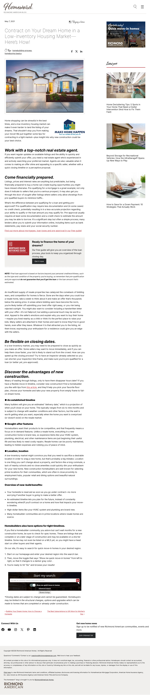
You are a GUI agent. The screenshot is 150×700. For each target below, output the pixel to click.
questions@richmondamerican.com (43, 655)
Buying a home (78, 22)
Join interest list (86, 635)
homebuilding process (22, 50)
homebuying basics (13, 53)
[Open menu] (135, 6)
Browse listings (45, 592)
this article (32, 387)
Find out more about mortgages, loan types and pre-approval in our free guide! (43, 230)
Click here (7, 672)
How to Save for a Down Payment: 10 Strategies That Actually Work (125, 205)
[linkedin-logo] (82, 52)
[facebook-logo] (73, 52)
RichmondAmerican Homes (44, 680)
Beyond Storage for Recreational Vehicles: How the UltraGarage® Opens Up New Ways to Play (125, 158)
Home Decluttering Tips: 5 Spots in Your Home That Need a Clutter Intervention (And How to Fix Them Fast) (123, 108)
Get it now (39, 261)
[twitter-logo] (77, 52)
